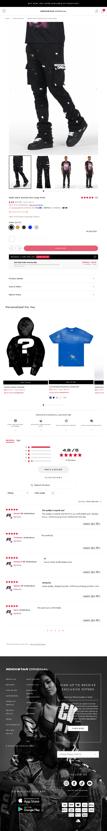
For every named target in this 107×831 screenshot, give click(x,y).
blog (29, 719)
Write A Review (53, 469)
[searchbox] (55, 485)
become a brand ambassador (33, 694)
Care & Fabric (15, 287)
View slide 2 (46, 191)
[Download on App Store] (29, 800)
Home (7, 18)
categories (12, 696)
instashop (31, 702)
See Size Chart (91, 231)
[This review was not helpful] (97, 524)
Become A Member (36, 205)
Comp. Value (27, 202)
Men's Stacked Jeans (38, 644)
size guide (11, 690)
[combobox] (18, 493)
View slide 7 (58, 191)
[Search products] (96, 11)
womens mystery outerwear (14, 387)
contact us (32, 685)
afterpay (31, 730)
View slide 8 (61, 191)
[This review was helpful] (92, 524)
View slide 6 (56, 191)
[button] (102, 11)
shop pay (31, 724)
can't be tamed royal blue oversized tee (64, 387)
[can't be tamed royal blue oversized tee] (71, 346)
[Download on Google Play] (29, 809)
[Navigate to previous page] (44, 630)
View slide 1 (43, 191)
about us (11, 679)
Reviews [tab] (10, 440)
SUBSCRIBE (78, 728)
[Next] (96, 88)
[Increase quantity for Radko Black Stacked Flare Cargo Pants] (20, 248)
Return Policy (15, 295)
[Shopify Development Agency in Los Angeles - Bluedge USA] (78, 820)
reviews (10, 685)
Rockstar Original (78, 790)
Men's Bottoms (19, 18)
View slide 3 (48, 191)
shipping (31, 708)
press (9, 719)
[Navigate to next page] (63, 630)
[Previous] (10, 88)
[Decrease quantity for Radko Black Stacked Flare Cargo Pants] (11, 248)
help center (33, 679)
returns (30, 713)
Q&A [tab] (18, 440)
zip (28, 741)
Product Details (16, 278)
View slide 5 (53, 191)
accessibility (13, 724)
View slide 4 (51, 191)
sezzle (29, 736)
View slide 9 (63, 191)
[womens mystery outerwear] (25, 346)
